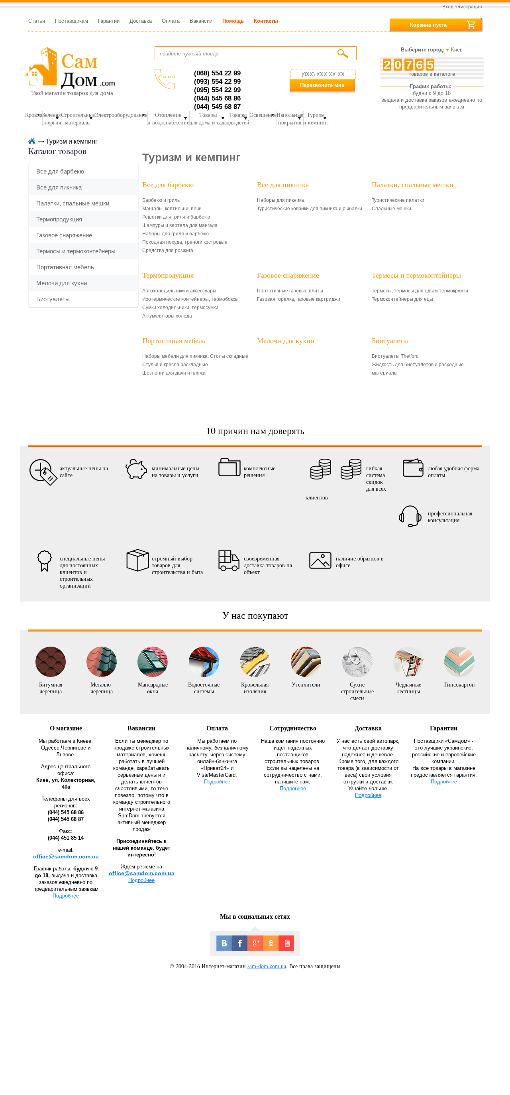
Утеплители (306, 684)
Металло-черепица (101, 687)
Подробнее (66, 896)
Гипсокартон (459, 684)
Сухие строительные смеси (357, 691)
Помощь (233, 21)
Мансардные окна (153, 687)
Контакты (266, 21)
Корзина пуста (428, 25)
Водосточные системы (204, 687)
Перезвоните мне (322, 85)
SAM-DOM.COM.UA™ (31, 142)
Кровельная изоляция (255, 687)
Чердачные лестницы (408, 687)
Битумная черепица (50, 687)
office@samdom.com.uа (142, 873)
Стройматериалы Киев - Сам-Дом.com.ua (70, 67)
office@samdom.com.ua (66, 856)
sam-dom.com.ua (266, 966)
